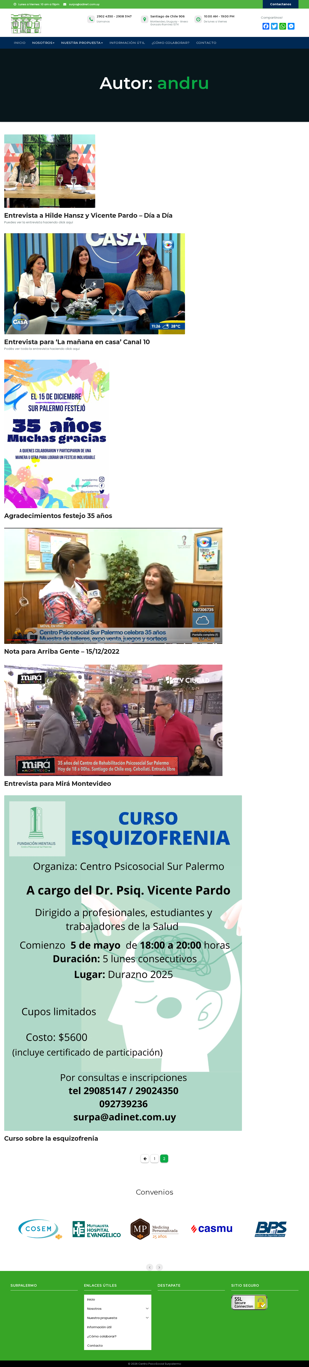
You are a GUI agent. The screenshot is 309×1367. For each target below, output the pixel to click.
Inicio (19, 43)
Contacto (206, 43)
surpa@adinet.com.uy (84, 4)
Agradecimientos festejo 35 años (58, 516)
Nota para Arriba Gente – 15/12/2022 (61, 651)
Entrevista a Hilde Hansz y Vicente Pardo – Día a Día (88, 215)
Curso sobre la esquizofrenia (51, 1138)
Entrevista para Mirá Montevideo (57, 784)
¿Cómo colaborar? (171, 43)
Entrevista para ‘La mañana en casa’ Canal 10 (77, 342)
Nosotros (42, 43)
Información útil (127, 43)
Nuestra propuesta (81, 43)
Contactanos (280, 4)
